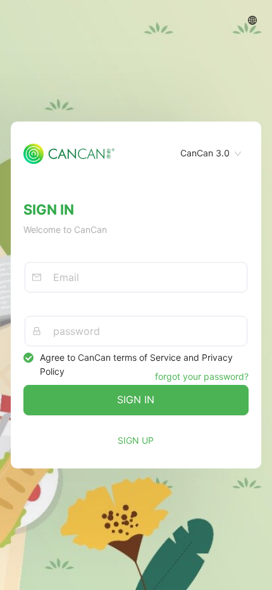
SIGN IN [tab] (48, 209)
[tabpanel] (136, 295)
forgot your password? (202, 376)
